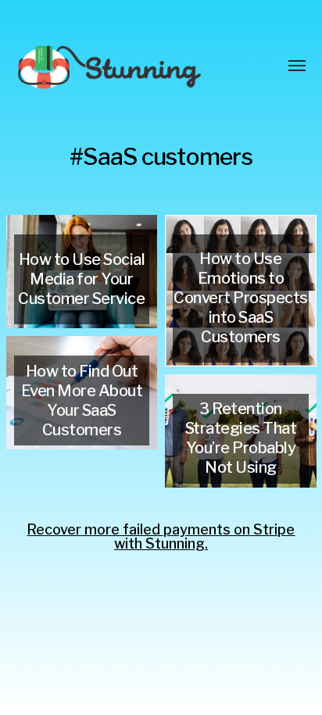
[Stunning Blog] (130, 66)
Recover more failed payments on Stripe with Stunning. (161, 536)
